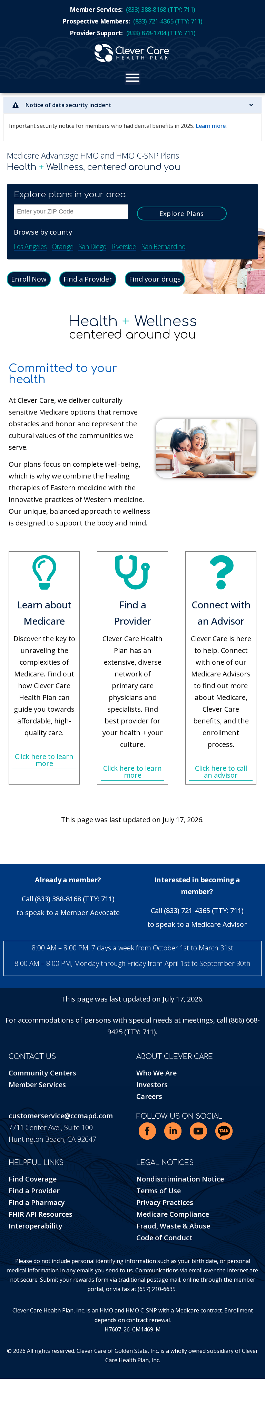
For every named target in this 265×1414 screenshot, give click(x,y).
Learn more (211, 126)
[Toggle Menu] (132, 78)
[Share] (12, 1385)
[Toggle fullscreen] (7, 1385)
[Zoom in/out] (1, 1385)
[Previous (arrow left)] (1, 1397)
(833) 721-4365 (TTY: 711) (204, 910)
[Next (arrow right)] (7, 1397)
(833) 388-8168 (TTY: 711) (75, 898)
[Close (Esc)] (17, 1385)
